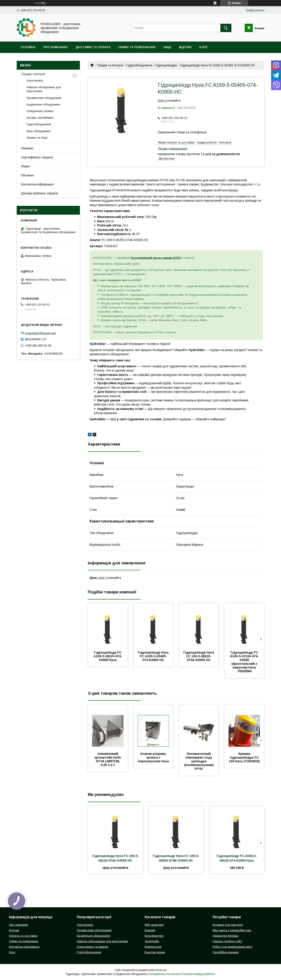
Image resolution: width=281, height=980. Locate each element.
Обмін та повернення (136, 47)
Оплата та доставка (23, 935)
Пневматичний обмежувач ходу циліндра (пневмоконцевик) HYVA (199, 761)
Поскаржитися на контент (164, 974)
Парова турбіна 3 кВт (227, 941)
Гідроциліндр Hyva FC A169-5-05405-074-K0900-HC (153, 656)
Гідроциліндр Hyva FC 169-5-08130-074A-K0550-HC (199, 656)
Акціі (167, 47)
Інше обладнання (38, 131)
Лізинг (25, 166)
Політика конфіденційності (198, 974)
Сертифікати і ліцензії (37, 157)
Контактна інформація (37, 184)
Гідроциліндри (166, 65)
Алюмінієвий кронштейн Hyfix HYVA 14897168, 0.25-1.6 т (108, 759)
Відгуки (185, 47)
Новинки (27, 148)
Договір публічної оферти (39, 193)
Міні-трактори (154, 924)
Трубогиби (152, 941)
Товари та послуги (110, 65)
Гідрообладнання (139, 65)
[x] (94, 435)
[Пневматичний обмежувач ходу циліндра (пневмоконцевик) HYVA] (199, 727)
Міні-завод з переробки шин (232, 930)
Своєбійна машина (226, 952)
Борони (150, 930)
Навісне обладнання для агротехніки (44, 89)
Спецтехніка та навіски (92, 946)
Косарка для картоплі (228, 924)
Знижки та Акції (37, 137)
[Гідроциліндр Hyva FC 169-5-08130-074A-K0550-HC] (199, 626)
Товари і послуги (33, 74)
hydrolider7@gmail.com (40, 333)
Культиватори (154, 935)
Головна (28, 47)
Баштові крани (155, 952)
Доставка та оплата (93, 47)
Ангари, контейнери (40, 117)
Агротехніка (35, 80)
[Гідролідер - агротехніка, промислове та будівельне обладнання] (26, 36)
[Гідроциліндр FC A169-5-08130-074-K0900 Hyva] (108, 626)
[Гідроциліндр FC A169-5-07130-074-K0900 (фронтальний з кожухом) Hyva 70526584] (244, 626)
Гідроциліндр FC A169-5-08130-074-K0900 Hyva (108, 656)
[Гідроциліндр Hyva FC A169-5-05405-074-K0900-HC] (153, 626)
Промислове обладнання (44, 98)
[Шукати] (225, 28)
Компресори (153, 946)
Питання (27, 175)
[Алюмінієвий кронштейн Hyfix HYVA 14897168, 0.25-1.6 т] (108, 727)
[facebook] (90, 435)
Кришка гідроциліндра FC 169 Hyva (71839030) (244, 757)
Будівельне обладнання (43, 104)
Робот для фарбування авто (232, 946)
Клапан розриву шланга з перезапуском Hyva (153, 757)
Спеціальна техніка (40, 111)
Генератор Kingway (226, 935)
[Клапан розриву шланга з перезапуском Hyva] (153, 727)
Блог (203, 47)
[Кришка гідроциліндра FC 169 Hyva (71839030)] (244, 727)
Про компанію (55, 47)
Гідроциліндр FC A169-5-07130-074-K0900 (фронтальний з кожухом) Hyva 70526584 (244, 662)
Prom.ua (161, 970)
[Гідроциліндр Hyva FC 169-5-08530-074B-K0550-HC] (176, 828)
